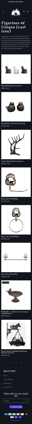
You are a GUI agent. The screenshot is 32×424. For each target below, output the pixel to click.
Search (5, 375)
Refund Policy (7, 383)
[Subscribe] (27, 401)
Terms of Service (8, 379)
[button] (3, 11)
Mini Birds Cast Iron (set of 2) (13, 123)
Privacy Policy (7, 387)
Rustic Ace (18, 420)
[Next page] (25, 362)
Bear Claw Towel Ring (10, 236)
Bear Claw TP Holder (9, 199)
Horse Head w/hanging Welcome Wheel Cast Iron (14, 352)
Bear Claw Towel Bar (9, 274)
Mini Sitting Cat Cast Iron (11, 86)
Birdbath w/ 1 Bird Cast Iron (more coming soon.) (15, 312)
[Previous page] (7, 362)
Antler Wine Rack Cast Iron (12, 161)
